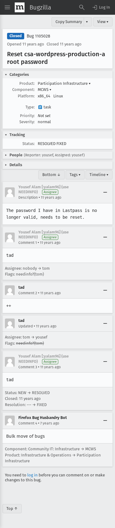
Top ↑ (12, 508)
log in (32, 475)
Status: (28, 143)
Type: (30, 107)
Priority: (27, 115)
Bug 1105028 (38, 36)
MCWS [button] (45, 89)
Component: (23, 89)
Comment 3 (27, 367)
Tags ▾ (75, 174)
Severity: (27, 121)
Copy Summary (69, 21)
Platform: (26, 96)
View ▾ (103, 21)
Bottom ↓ (51, 174)
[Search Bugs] (82, 7)
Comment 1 (27, 243)
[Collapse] (105, 192)
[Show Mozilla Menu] (20, 7)
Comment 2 (27, 293)
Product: (27, 83)
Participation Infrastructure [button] (64, 83)
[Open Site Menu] (7, 7)
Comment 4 (27, 423)
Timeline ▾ (99, 174)
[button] (101, 7)
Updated (25, 326)
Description (28, 197)
